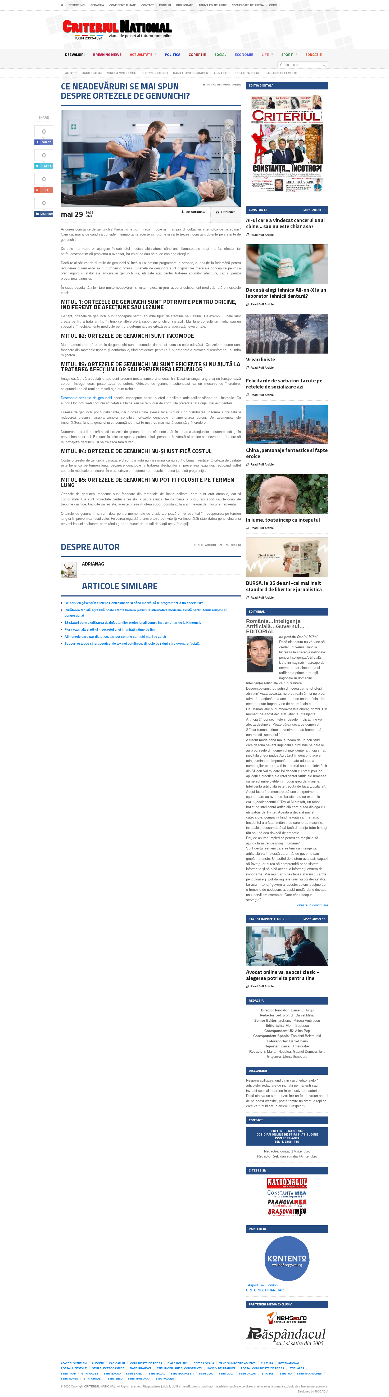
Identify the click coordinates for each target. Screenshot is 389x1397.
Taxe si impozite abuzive (237, 1363)
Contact (147, 5)
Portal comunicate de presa (262, 1368)
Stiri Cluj (206, 1373)
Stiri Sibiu (115, 1378)
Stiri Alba (297, 1368)
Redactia (97, 5)
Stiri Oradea (92, 1378)
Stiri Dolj (226, 1373)
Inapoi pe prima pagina (222, 84)
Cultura (267, 1363)
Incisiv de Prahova (221, 1368)
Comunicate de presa (248, 5)
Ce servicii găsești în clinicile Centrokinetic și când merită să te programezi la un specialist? (134, 603)
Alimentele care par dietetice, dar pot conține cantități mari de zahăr (115, 637)
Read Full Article (260, 235)
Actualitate (141, 54)
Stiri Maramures (309, 1373)
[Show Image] (280, 249)
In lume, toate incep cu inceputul (283, 520)
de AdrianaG (193, 212)
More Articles (314, 210)
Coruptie (197, 54)
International (289, 1363)
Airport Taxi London (263, 1285)
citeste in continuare (312, 905)
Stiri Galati (247, 1373)
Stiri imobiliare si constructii (179, 1368)
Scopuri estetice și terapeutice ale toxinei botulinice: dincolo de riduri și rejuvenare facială (132, 643)
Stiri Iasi (267, 1373)
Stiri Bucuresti (182, 1373)
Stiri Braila (134, 1373)
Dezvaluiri (75, 54)
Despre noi (77, 5)
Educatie (313, 54)
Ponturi (165, 5)
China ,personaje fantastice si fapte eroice (287, 453)
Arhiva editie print (212, 5)
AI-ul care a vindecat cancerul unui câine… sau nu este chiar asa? (285, 223)
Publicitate (184, 5)
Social (220, 54)
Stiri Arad (68, 1373)
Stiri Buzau (157, 1373)
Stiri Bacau (112, 1373)
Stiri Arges (89, 1373)
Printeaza (226, 212)
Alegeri (98, 1363)
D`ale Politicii (178, 1363)
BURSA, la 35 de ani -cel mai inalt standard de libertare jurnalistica (284, 586)
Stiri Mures (69, 1378)
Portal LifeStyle (74, 1368)
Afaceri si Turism (74, 1363)
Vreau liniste (260, 359)
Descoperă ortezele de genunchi (86, 398)
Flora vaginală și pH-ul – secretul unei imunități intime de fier (110, 629)
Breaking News (107, 54)
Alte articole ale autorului (217, 545)
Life (265, 54)
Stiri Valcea (165, 1378)
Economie (244, 54)
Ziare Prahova (140, 1368)
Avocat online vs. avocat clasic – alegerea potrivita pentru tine (283, 975)
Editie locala (204, 1363)
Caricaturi (117, 1363)
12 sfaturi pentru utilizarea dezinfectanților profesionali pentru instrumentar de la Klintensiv (133, 623)
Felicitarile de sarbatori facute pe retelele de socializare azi (284, 383)
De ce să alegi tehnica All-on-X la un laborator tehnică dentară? (286, 293)
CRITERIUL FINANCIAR (265, 1290)
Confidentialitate (122, 5)
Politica (172, 54)
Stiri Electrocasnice (108, 1368)
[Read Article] (293, 249)
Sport (287, 54)
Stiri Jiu (286, 1373)
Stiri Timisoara (139, 1378)
